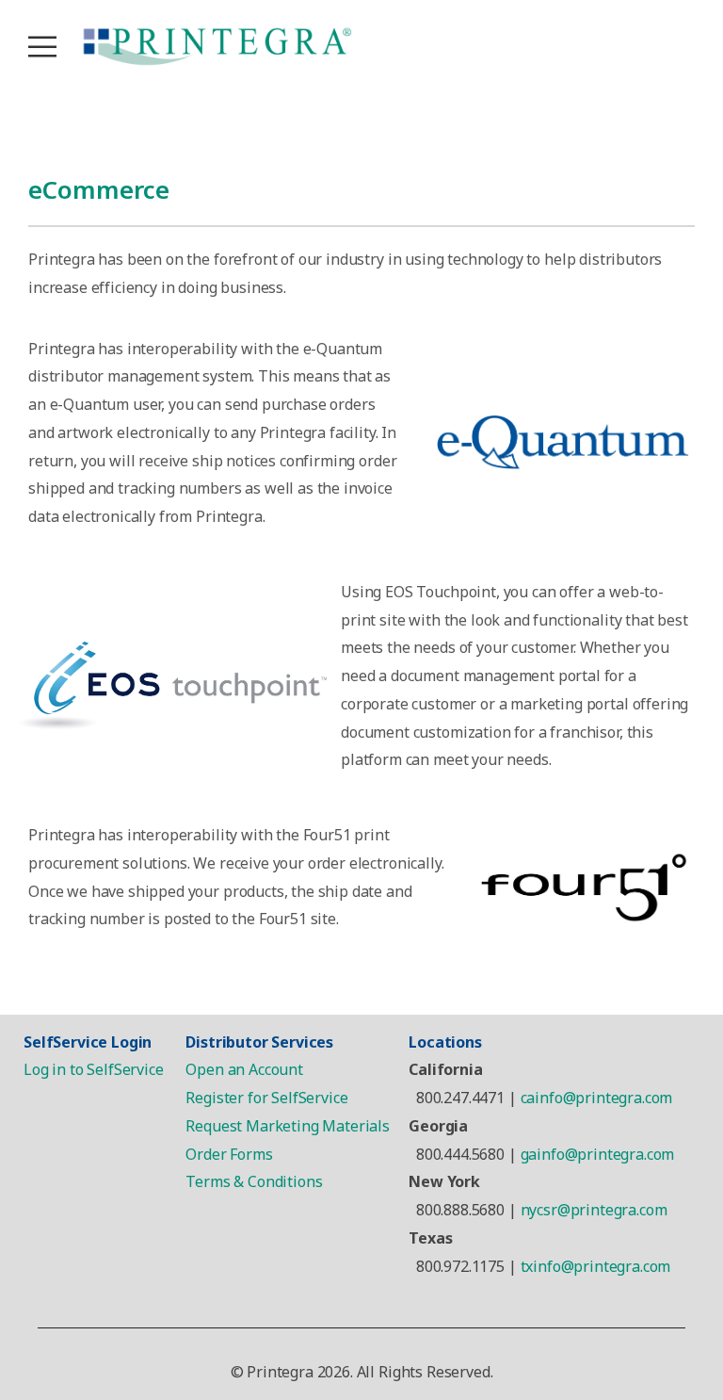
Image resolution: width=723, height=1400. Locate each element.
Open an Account (244, 1069)
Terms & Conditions (253, 1181)
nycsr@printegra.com (594, 1209)
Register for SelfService (266, 1097)
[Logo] (216, 47)
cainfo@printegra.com (597, 1097)
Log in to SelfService (94, 1069)
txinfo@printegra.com (596, 1266)
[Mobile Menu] (42, 47)
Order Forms (228, 1154)
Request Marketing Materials (289, 1125)
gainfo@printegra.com (598, 1154)
